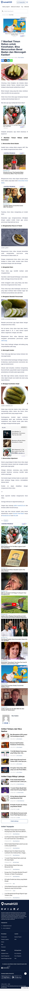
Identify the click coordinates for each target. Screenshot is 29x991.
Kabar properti (6, 6)
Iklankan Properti (17, 936)
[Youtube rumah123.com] (11, 909)
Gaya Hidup (11, 14)
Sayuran (6, 520)
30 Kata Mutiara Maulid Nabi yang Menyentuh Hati (18, 797)
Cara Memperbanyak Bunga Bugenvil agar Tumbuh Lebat (16, 894)
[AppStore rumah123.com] (6, 977)
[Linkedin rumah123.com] (14, 909)
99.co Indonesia (17, 953)
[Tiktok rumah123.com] (18, 909)
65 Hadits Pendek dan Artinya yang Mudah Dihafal (18, 805)
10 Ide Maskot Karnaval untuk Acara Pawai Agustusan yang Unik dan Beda (18, 814)
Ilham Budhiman (21, 784)
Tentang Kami (4, 936)
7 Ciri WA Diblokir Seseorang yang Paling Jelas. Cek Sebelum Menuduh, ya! (18, 752)
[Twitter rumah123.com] (5, 909)
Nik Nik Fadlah (20, 792)
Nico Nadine (21, 57)
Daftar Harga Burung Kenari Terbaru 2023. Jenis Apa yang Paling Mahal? (18, 760)
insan (19, 817)
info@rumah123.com (7, 925)
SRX (15, 958)
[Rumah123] (6, 2)
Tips (22, 6)
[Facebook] (2, 60)
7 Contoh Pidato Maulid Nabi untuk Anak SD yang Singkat (18, 788)
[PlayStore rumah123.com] (16, 977)
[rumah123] (10, 903)
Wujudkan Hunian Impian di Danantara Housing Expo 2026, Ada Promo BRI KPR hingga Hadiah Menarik (16, 830)
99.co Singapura (17, 956)
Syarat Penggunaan (5, 956)
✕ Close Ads (25, 988)
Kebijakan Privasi (4, 953)
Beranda (3, 14)
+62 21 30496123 (6, 928)
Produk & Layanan (5, 939)
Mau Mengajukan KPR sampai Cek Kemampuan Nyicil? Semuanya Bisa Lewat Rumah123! (18, 735)
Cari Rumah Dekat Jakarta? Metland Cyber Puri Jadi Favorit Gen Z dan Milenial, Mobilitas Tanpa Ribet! (16, 838)
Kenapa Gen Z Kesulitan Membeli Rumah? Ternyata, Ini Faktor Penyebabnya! (16, 873)
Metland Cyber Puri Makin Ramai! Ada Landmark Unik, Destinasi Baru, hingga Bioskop (15, 852)
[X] (5, 60)
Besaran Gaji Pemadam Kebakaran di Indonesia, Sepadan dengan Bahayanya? (18, 744)
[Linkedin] (8, 60)
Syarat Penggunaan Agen (6, 958)
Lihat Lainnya (14, 821)
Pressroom (3, 947)
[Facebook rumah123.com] (2, 909)
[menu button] (27, 2)
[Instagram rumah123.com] (8, 909)
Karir (2, 944)
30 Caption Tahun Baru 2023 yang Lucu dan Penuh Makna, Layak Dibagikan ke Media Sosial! (18, 769)
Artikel (7, 14)
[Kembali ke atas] (25, 973)
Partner (2, 941)
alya (18, 809)
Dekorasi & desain (15, 6)
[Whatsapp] (11, 60)
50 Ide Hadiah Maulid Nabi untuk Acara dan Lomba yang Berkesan (18, 780)
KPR (15, 939)
